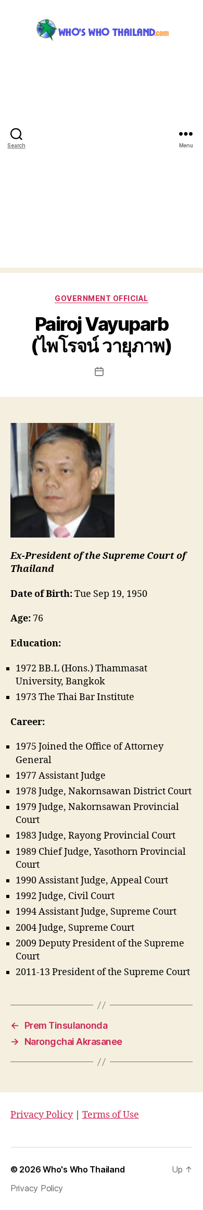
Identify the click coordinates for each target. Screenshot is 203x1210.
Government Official (101, 298)
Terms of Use (110, 1115)
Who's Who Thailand (83, 1169)
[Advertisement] (101, 166)
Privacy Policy (41, 1115)
